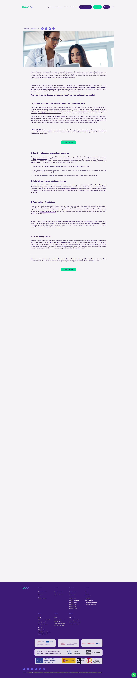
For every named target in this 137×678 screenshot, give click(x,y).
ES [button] (112, 7)
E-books (87, 594)
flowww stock (73, 606)
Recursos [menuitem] (73, 7)
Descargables (88, 596)
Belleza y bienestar (59, 594)
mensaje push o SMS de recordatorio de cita (46, 113)
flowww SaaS (72, 592)
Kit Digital (99, 672)
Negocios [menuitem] (49, 7)
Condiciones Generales (73, 672)
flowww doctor (73, 602)
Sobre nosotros (42, 592)
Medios (40, 596)
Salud (60, 302)
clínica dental (35, 162)
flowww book (72, 598)
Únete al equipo (42, 598)
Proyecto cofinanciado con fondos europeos (88, 672)
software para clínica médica (70, 87)
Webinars (87, 598)
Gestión (64, 356)
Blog (86, 592)
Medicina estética (67, 329)
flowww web (72, 596)
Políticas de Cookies (64, 672)
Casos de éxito (89, 600)
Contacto (40, 594)
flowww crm (72, 604)
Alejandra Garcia (34, 28)
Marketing (75, 329)
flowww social (73, 608)
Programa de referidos (91, 602)
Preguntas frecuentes (90, 604)
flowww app (72, 594)
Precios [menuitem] (66, 7)
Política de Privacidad (38, 672)
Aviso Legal (31, 672)
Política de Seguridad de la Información (52, 672)
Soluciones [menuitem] (58, 7)
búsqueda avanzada (40, 159)
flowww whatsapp (74, 600)
